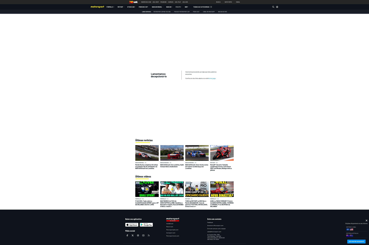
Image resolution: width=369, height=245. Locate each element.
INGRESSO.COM (146, 2)
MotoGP (120, 7)
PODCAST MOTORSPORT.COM (181, 11)
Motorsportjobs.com (172, 230)
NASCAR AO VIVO (222, 11)
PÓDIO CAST (196, 11)
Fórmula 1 (109, 7)
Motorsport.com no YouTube (162, 11)
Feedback (210, 222)
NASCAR (168, 7)
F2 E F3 (178, 7)
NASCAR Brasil (157, 7)
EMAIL (238, 2)
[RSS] (149, 235)
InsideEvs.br (169, 223)
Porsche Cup (143, 7)
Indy (186, 7)
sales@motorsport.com (214, 231)
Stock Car (131, 7)
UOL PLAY (178, 2)
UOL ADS (185, 2)
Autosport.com (170, 233)
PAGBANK (163, 2)
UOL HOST (156, 2)
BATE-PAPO (228, 2)
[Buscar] (273, 7)
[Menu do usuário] (277, 7)
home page (212, 78)
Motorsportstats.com (172, 236)
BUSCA (218, 2)
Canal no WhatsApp (209, 11)
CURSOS (170, 2)
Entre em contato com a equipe (216, 228)
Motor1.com (169, 226)
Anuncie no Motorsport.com (215, 225)
